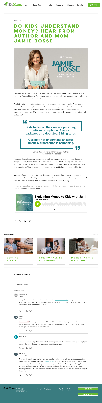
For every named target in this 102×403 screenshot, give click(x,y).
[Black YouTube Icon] (13, 388)
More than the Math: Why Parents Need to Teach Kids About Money (82, 258)
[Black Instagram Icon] (10, 388)
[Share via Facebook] (15, 221)
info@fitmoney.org (65, 390)
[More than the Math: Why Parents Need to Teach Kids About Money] (83, 246)
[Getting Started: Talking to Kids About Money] (18, 246)
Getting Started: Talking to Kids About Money (18, 258)
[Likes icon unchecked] (20, 311)
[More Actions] (86, 295)
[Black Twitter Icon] (7, 388)
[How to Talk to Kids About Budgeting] (51, 246)
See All (95, 234)
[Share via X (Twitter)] (20, 221)
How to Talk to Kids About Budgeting (51, 258)
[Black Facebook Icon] (4, 388)
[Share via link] (30, 221)
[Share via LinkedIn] (25, 221)
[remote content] (51, 203)
